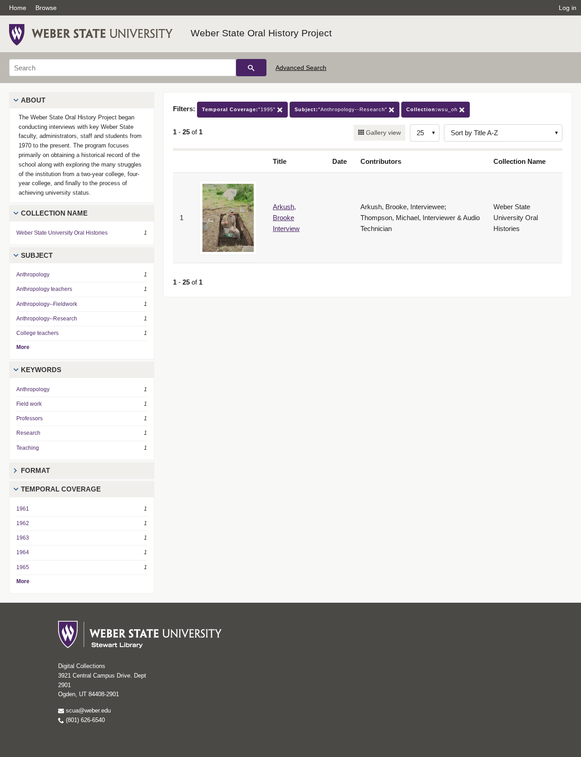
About (33, 100)
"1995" (239, 109)
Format (35, 470)
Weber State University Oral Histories (62, 233)
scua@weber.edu (87, 710)
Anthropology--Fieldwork (46, 304)
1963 (22, 538)
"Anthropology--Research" (342, 109)
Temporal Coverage (61, 489)
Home (17, 7)
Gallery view (382, 132)
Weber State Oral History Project (261, 33)
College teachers (37, 333)
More (23, 347)
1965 (22, 567)
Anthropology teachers (44, 289)
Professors (29, 418)
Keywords (41, 370)
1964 (22, 552)
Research (28, 433)
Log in (567, 7)
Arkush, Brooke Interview (286, 217)
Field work (29, 404)
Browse (46, 7)
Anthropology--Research (46, 318)
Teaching (27, 448)
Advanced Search (301, 67)
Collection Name (54, 213)
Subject (37, 255)
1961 (22, 509)
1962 (22, 523)
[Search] (251, 67)
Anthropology (32, 274)
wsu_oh (432, 109)
